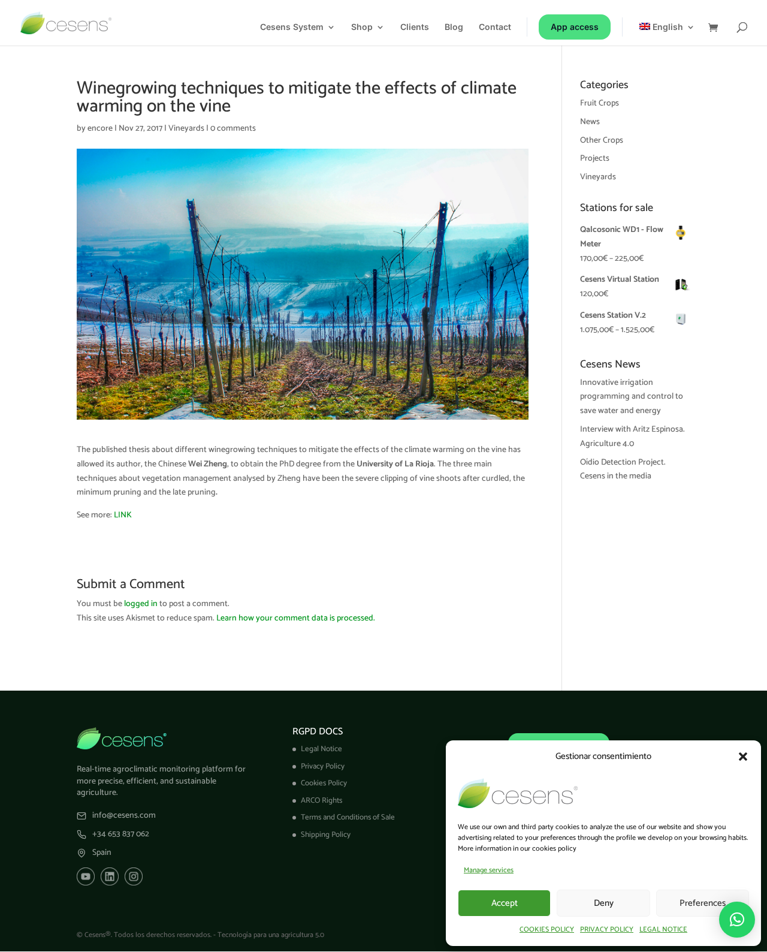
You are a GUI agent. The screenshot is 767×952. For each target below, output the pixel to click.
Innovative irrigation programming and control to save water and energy (631, 397)
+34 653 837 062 (120, 834)
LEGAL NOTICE (663, 929)
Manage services (489, 870)
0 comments (233, 128)
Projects (594, 158)
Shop (362, 27)
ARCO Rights (321, 800)
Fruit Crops (599, 103)
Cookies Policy (324, 783)
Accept (504, 903)
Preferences (703, 903)
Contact (495, 27)
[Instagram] (134, 876)
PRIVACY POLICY (606, 929)
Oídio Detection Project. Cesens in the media (623, 470)
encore (100, 128)
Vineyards (186, 128)
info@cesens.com (124, 816)
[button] (743, 757)
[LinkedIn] (110, 876)
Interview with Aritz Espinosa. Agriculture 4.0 (632, 437)
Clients (414, 27)
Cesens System (292, 27)
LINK (123, 515)
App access (575, 27)
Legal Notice (321, 749)
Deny (604, 903)
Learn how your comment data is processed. (295, 618)
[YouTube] (86, 876)
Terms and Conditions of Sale (348, 817)
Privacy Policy (323, 766)
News (590, 122)
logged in (141, 604)
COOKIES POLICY (547, 929)
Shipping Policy (326, 835)
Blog (454, 27)
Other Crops (601, 140)
